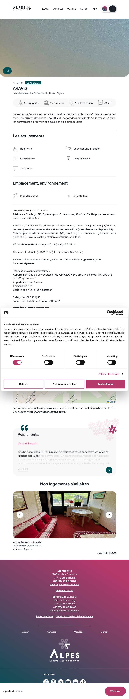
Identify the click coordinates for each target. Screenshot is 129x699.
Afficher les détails (109, 374)
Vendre (71, 8)
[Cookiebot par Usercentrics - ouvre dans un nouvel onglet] (111, 312)
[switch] (48, 362)
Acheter (58, 8)
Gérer (83, 8)
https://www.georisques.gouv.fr (46, 412)
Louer (45, 8)
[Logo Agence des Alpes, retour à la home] (22, 9)
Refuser (23, 384)
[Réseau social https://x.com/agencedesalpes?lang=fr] (61, 682)
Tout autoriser (105, 384)
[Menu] (113, 9)
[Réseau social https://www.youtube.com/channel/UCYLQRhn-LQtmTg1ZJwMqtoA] (68, 682)
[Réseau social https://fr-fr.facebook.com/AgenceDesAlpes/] (46, 682)
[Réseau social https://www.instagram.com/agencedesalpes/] (53, 682)
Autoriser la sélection (64, 384)
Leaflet (112, 401)
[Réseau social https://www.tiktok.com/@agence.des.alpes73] (83, 682)
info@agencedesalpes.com (64, 584)
